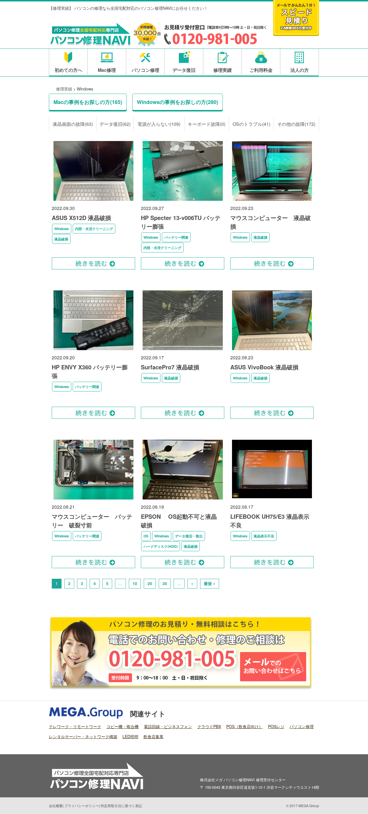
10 (135, 583)
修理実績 (222, 70)
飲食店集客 (153, 736)
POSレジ (276, 726)
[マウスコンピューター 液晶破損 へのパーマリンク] (272, 200)
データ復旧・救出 (189, 536)
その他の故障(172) (296, 124)
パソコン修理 (145, 70)
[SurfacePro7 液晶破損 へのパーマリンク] (182, 350)
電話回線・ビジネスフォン (168, 726)
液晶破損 (61, 239)
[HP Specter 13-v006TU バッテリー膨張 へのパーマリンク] (182, 200)
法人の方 (299, 70)
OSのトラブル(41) (251, 124)
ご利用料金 (261, 70)
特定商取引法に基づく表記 (121, 805)
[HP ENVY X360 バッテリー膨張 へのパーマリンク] (93, 350)
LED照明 (130, 736)
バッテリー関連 (176, 237)
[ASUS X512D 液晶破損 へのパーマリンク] (93, 200)
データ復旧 (183, 70)
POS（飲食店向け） (244, 726)
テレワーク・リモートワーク (75, 726)
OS (145, 536)
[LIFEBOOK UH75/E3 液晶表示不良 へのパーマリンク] (272, 499)
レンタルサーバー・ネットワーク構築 (83, 736)
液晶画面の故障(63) (73, 124)
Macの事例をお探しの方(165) (87, 102)
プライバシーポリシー (81, 805)
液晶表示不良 (264, 536)
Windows (61, 228)
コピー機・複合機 (122, 726)
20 (149, 583)
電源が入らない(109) (158, 124)
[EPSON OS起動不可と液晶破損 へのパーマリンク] (182, 499)
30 (164, 583)
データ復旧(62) (115, 124)
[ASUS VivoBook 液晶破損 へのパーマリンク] (272, 350)
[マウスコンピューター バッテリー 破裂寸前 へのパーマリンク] (93, 499)
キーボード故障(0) (206, 124)
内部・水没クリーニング (94, 228)
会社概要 (56, 805)
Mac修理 (107, 70)
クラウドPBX (209, 726)
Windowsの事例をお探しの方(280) (177, 102)
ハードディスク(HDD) (160, 546)
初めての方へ (68, 70)
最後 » (209, 583)
